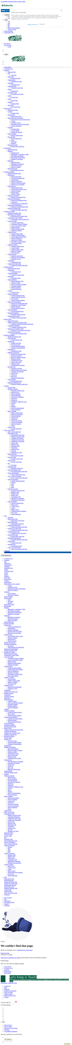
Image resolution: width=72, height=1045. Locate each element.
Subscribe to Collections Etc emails (10, 957)
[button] (42, 24)
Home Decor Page (13, 110)
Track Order (7, 966)
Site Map (6, 1030)
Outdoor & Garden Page (14, 213)
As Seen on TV (8, 968)
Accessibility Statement (7, 1)
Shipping (6, 989)
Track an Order (12, 29)
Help (6, 20)
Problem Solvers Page (14, 268)
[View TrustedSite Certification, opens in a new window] (8, 1041)
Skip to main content (19, 1)
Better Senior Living (10, 995)
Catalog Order (8, 14)
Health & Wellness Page (14, 336)
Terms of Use (8, 1025)
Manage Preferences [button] (33, 24)
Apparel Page (11, 387)
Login (9, 46)
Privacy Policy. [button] (24, 19)
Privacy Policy (8, 1026)
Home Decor (7, 971)
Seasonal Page (12, 72)
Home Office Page (13, 321)
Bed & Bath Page (12, 149)
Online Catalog (8, 994)
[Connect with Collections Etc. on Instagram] (16, 1003)
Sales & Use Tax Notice (11, 1028)
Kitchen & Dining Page (14, 173)
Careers (6, 997)
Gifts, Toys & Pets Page (14, 432)
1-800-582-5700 (8, 32)
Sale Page (10, 517)
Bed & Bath (7, 973)
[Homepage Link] (15, 40)
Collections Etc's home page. (25, 950)
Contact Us (7, 986)
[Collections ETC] (7, 6)
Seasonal (6, 970)
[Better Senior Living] (7, 11)
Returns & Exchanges (14, 28)
